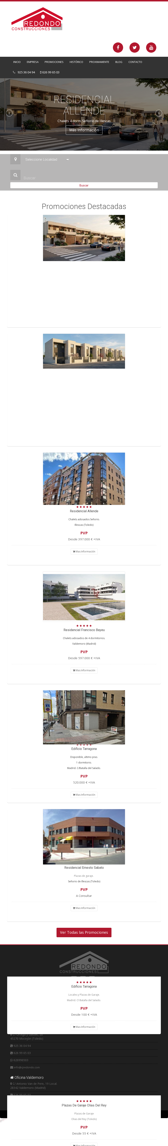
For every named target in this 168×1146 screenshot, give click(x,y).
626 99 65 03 (50, 72)
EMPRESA (33, 62)
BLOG (118, 62)
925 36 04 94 (26, 72)
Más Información (84, 129)
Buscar (84, 185)
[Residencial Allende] (84, 238)
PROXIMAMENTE (99, 62)
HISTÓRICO (76, 62)
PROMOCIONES (54, 62)
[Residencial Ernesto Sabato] (84, 596)
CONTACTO (135, 62)
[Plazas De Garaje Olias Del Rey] (84, 837)
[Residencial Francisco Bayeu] (84, 351)
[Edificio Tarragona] (84, 478)
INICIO (17, 62)
